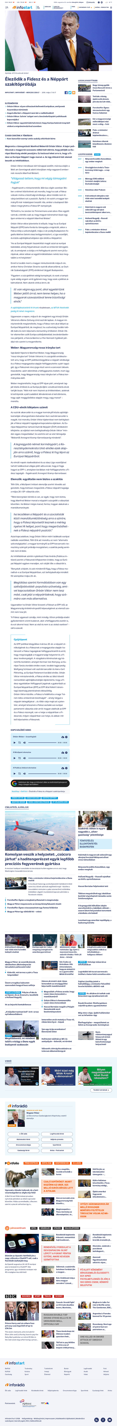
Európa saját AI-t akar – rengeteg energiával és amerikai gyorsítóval (42, 949)
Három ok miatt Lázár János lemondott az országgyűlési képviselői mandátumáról (55, 983)
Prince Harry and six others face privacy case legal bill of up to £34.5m (19, 1325)
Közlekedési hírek (37, 1391)
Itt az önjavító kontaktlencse (18, 1005)
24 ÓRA (97, 154)
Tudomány (28, 1369)
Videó (86, 1374)
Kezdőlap (15, 791)
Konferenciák (62, 1163)
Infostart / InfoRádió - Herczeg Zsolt (22, 93)
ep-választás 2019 (60, 802)
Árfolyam (46, 1163)
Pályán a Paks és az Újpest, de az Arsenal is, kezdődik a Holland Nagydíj (21, 995)
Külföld (7, 1372)
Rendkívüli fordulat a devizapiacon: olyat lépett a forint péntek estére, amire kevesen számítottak (57, 1253)
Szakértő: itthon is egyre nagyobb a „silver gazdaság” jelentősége (91, 831)
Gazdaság (8, 1374)
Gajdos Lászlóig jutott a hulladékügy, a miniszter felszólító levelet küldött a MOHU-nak (94, 984)
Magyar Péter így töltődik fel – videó (24, 912)
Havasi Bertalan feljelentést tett (93, 886)
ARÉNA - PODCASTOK (102, 7)
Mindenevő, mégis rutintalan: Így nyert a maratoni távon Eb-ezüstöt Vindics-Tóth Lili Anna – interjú (70, 952)
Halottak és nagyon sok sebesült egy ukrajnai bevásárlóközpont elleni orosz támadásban (95, 857)
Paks (73, 6)
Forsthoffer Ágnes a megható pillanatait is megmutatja (32, 900)
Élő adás (24, 1134)
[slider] (42, 743)
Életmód (47, 1374)
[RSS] (96, 1420)
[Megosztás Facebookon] (66, 93)
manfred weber (18, 802)
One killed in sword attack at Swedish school (92, 1340)
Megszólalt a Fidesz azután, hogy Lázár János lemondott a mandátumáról (59, 994)
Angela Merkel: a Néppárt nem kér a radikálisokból (30, 113)
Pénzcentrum (31, 1163)
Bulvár (66, 1369)
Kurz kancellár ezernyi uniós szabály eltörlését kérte (31, 139)
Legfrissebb (88, 1369)
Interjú (46, 1372)
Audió (86, 1372)
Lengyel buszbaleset (58, 7)
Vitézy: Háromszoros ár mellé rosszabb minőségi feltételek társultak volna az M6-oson (94, 1210)
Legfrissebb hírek (21, 1391)
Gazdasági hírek (97, 1391)
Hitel (33, 1228)
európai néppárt (50, 798)
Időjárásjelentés (53, 1391)
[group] (24, 742)
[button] (14, 742)
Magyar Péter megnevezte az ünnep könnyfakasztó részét (34, 904)
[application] (40, 742)
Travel (47, 1296)
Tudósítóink (48, 1369)
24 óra (38, 7)
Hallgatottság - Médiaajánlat (33, 1419)
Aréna (110, 1391)
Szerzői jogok (20, 1421)
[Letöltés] (62, 737)
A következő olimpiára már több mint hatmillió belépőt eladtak (15, 949)
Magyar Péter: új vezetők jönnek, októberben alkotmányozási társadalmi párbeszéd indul (20, 964)
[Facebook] (103, 1420)
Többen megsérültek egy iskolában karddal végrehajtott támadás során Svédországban (94, 896)
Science (59, 1296)
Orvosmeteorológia (70, 1391)
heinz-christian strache (38, 802)
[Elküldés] (73, 93)
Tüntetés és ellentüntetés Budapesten (88, 844)
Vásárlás (45, 1228)
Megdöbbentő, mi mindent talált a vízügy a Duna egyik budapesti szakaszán (20, 1041)
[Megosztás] (66, 737)
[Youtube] (109, 1420)
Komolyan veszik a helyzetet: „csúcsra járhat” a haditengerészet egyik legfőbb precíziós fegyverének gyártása (39, 859)
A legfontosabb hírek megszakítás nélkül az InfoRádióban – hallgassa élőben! (96, 951)
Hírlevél (106, 1372)
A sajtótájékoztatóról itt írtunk (25, 308)
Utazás (57, 1228)
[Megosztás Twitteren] (70, 93)
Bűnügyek (67, 1372)
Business (26, 1296)
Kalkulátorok (72, 1228)
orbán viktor (17, 798)
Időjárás (106, 1374)
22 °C (110, 2)
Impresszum (50, 1419)
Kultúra (27, 1372)
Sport (37, 1296)
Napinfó (67, 1374)
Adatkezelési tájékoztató (65, 1419)
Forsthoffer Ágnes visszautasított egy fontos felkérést (32, 908)
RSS (27, 1421)
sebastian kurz (33, 798)
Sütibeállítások (35, 1421)
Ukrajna (48, 6)
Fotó (105, 1369)
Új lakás (77, 1163)
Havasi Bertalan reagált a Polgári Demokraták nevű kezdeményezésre (59, 1009)
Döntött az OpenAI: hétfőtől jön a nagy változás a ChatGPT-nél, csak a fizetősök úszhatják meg (21, 1258)
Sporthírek (84, 1391)
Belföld (24, 791)
